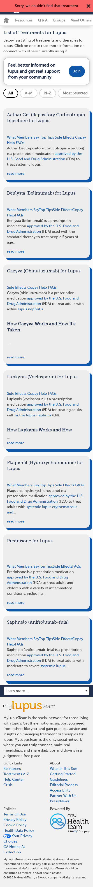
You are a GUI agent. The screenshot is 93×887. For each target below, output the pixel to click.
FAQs (20, 143)
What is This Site (63, 769)
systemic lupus (53, 666)
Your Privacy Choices (17, 838)
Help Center (13, 780)
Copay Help (37, 288)
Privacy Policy (14, 820)
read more (15, 174)
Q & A (42, 20)
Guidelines (59, 780)
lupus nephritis (30, 309)
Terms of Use (14, 814)
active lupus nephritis (33, 415)
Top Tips (47, 137)
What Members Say (23, 137)
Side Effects (64, 137)
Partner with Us (63, 796)
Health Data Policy (18, 831)
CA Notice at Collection (14, 849)
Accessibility (60, 790)
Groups (59, 20)
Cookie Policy (14, 825)
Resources (24, 20)
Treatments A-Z (16, 774)
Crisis (7, 785)
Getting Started (63, 774)
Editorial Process (64, 785)
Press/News (59, 801)
